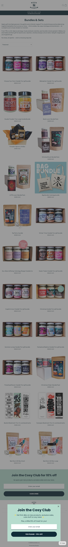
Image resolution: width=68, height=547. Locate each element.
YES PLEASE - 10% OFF (34, 534)
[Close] (58, 506)
